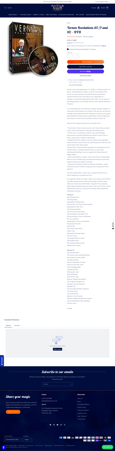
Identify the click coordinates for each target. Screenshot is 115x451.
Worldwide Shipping (83, 404)
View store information (75, 85)
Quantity (69, 52)
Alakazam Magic (13, 445)
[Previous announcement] (37, 1)
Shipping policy (48, 445)
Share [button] (70, 308)
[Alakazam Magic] (57, 8)
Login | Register (82, 416)
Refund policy (21, 445)
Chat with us (107, 447)
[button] (6, 8)
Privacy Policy (81, 419)
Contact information (59, 445)
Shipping (69, 42)
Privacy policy (30, 445)
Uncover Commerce (22, 447)
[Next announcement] (78, 1)
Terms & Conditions (83, 410)
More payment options (85, 75)
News (79, 401)
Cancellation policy (70, 445)
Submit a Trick (13, 411)
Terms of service (39, 445)
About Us (80, 398)
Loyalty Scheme (82, 413)
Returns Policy (81, 407)
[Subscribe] (71, 384)
